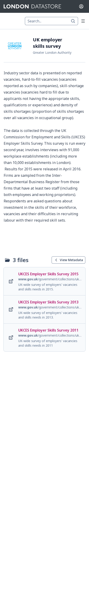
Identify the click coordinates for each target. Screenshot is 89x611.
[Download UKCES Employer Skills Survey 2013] (44, 309)
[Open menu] (83, 21)
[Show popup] (74, 21)
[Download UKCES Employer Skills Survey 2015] (44, 281)
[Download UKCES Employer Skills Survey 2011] (44, 337)
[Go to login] (81, 6)
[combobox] (51, 21)
